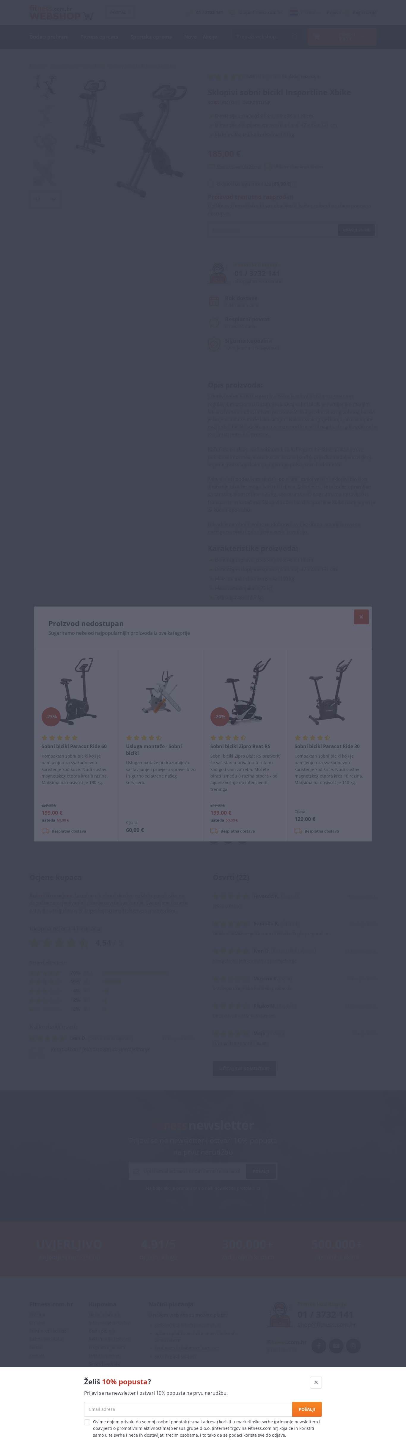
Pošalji (307, 1409)
